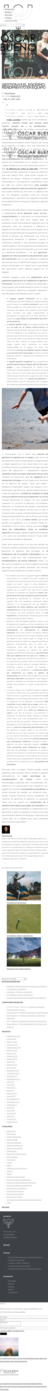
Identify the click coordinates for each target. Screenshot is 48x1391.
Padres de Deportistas (16, 1177)
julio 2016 (10, 1108)
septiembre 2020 (13, 1036)
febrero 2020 (12, 1042)
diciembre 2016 (13, 1099)
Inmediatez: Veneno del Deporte (20, 936)
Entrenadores (12, 1157)
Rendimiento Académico (17, 1188)
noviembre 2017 (13, 1073)
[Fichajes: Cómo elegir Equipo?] (24, 966)
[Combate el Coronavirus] (24, 900)
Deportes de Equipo (15, 1148)
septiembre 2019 (13, 1048)
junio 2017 (11, 1085)
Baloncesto (11, 1134)
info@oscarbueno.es (10, 1237)
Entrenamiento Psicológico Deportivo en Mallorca (26, 998)
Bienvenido (9, 9)
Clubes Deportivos (14, 1137)
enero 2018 (11, 1068)
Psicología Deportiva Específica (19, 1185)
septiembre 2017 (13, 1079)
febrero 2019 (12, 1050)
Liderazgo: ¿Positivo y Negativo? (19, 992)
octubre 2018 (12, 1056)
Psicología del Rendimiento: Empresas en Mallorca (27, 986)
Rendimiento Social (14, 1197)
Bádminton (11, 1131)
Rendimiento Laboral (15, 1194)
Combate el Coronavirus (16, 903)
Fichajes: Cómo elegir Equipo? (19, 969)
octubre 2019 (12, 1045)
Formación (11, 1160)
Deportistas (11, 1151)
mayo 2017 (11, 1088)
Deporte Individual (14, 1143)
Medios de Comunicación (17, 1168)
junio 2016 (11, 1110)
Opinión (10, 1171)
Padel (9, 1174)
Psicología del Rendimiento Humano (21, 1183)
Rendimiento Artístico (15, 1191)
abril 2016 (11, 1116)
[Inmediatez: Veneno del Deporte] (24, 933)
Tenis (9, 1203)
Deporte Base (12, 1140)
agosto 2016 (12, 1105)
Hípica (9, 1165)
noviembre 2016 (13, 1102)
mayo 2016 (11, 1113)
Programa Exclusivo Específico (19, 1180)
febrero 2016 (12, 1122)
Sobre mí (8, 12)
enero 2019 (11, 1053)
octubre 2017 (12, 1076)
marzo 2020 (11, 1039)
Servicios (8, 15)
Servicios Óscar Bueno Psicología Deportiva (24, 1200)
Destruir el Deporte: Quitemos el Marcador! (30, 1021)
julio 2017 (10, 1082)
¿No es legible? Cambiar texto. (12, 1331)
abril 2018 (11, 1062)
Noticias (8, 18)
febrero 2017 (12, 1093)
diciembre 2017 (13, 1070)
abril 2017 (11, 1091)
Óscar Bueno (7, 836)
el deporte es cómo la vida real (22, 169)
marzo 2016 (11, 1119)
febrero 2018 (12, 1065)
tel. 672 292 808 (8, 1234)
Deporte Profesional (15, 1145)
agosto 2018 (12, 1059)
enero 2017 (11, 1096)
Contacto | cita (11, 21)
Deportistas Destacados (16, 1154)
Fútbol (9, 1163)
